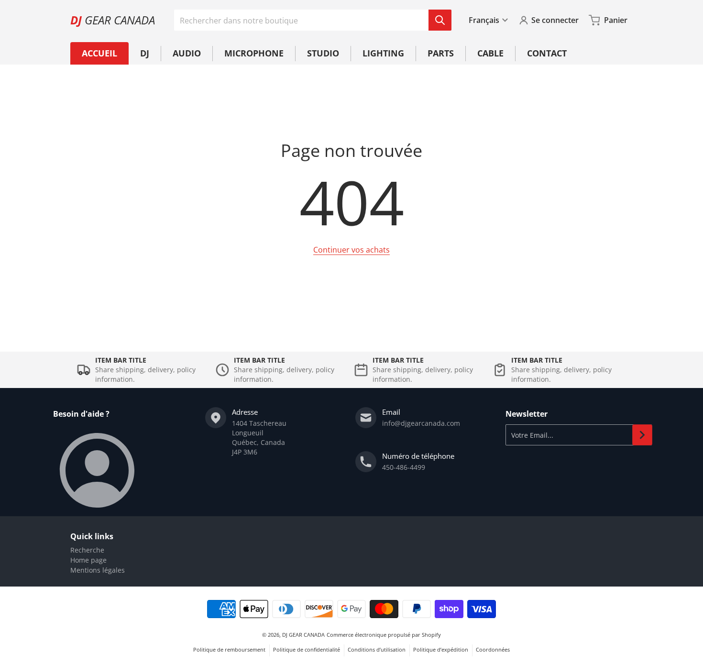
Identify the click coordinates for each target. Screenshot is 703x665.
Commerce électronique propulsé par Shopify (384, 634)
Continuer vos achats (351, 249)
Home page (88, 560)
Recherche (87, 549)
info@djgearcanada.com (421, 423)
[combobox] (312, 20)
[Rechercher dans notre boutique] (439, 20)
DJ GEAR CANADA (303, 634)
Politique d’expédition (440, 649)
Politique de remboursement (229, 649)
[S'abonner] (642, 434)
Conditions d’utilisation (377, 649)
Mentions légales (97, 570)
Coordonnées (493, 649)
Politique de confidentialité (306, 649)
